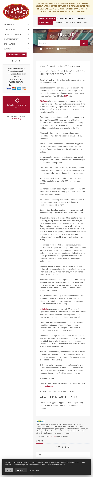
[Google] (16, 60)
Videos (63, 48)
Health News (48, 48)
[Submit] (84, 43)
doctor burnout (47, 386)
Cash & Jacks (9, 44)
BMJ (66, 96)
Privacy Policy (16, 119)
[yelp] (19, 60)
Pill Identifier (80, 18)
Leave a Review (10, 29)
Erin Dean (43, 101)
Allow (9, 470)
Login (85, 22)
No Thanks (20, 470)
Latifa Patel (44, 309)
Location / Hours (61, 22)
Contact (7, 49)
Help (71, 18)
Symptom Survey (11, 39)
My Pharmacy (10, 24)
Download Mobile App (16, 54)
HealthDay (52, 436)
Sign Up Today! (75, 22)
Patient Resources (12, 34)
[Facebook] (12, 60)
